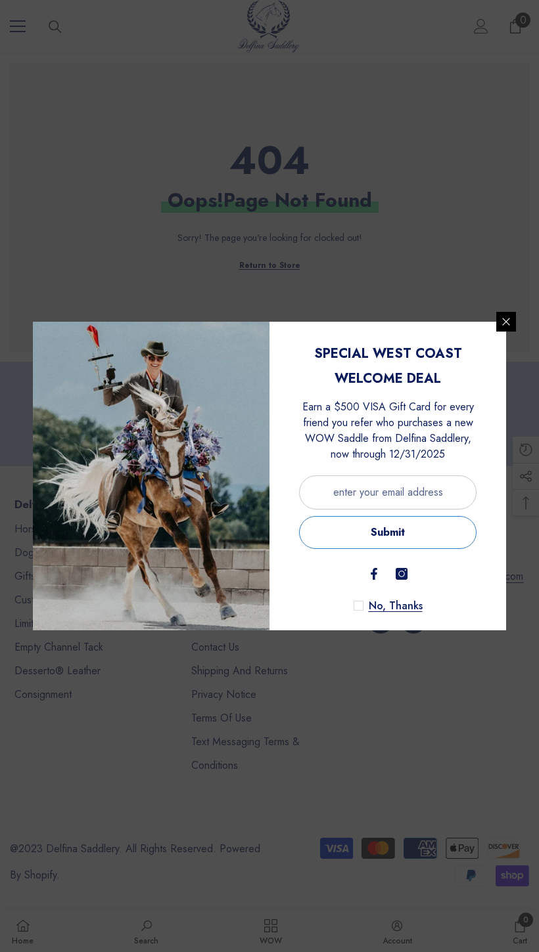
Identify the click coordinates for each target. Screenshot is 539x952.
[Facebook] (374, 574)
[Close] (506, 322)
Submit (388, 532)
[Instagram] (401, 574)
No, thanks (396, 606)
